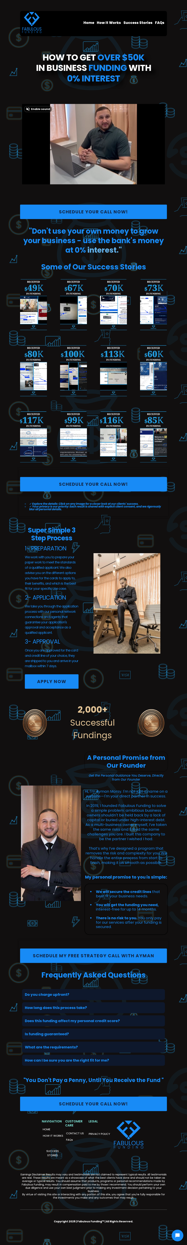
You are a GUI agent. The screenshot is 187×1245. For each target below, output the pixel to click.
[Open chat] (177, 1235)
